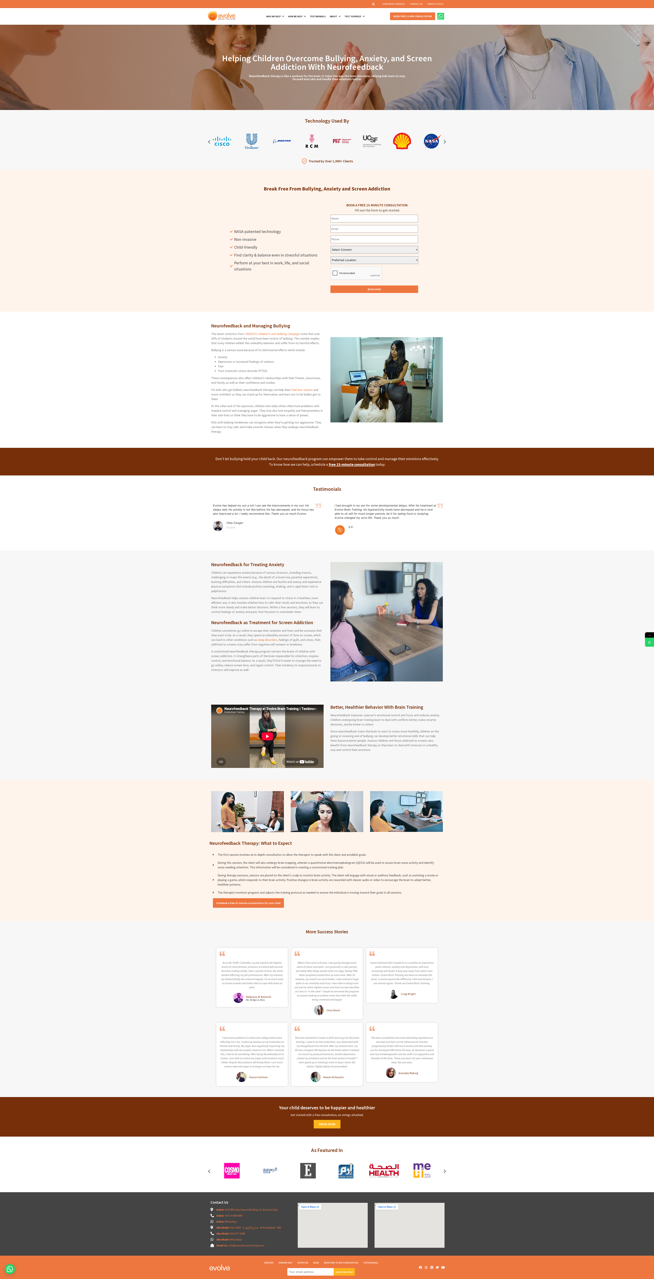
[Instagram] (426, 1267)
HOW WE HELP (295, 16)
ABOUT (333, 16)
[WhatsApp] (649, 642)
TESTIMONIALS (318, 16)
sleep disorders (267, 640)
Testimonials (370, 1262)
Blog (316, 1262)
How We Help (285, 1262)
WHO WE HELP (273, 16)
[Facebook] (420, 1267)
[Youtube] (443, 1267)
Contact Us (416, 4)
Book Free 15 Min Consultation (341, 1262)
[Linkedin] (431, 1267)
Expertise (303, 1262)
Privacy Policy (436, 4)
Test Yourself (353, 16)
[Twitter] (437, 1267)
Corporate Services (393, 4)
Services (269, 1262)
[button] (209, 141)
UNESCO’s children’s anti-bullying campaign (272, 334)
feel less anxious (302, 390)
